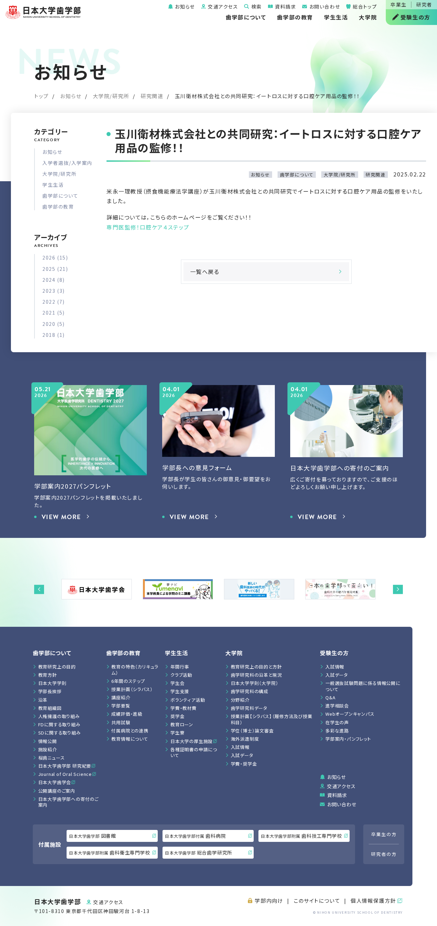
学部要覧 (120, 705)
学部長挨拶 (50, 691)
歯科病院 (195, 835)
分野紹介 (240, 700)
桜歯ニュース (51, 757)
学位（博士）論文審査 (252, 730)
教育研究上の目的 (57, 666)
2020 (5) (53, 323)
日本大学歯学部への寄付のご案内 (68, 802)
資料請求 (284, 6)
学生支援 (179, 691)
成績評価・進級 (126, 714)
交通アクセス (222, 6)
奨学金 (177, 716)
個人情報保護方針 (373, 900)
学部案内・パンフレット (348, 739)
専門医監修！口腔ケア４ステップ (148, 227)
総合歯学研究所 (198, 852)
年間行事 (179, 666)
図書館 (92, 835)
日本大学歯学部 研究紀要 (64, 766)
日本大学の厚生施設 (191, 741)
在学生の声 (337, 722)
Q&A (330, 697)
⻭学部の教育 (123, 653)
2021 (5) (53, 312)
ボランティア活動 (187, 700)
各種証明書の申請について (193, 752)
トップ (41, 96)
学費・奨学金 (244, 763)
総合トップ (364, 6)
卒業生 (399, 4)
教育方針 (47, 675)
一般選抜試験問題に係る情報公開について (362, 686)
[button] (39, 589)
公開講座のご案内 (56, 791)
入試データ (242, 755)
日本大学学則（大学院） (255, 683)
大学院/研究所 (111, 96)
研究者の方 (384, 854)
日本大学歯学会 (54, 782)
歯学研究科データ (249, 708)
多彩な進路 (337, 730)
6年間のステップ (128, 681)
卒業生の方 (384, 834)
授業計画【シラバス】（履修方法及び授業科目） (271, 719)
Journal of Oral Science (65, 774)
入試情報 (240, 747)
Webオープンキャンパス (350, 714)
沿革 (43, 700)
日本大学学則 (52, 683)
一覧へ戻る (205, 271)
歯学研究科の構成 (249, 691)
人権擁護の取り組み (59, 716)
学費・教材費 (183, 708)
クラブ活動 (181, 675)
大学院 (368, 17)
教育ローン (181, 724)
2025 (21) (55, 268)
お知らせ (184, 6)
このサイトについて (317, 900)
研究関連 (152, 96)
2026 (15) (55, 257)
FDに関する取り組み (59, 724)
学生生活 (336, 17)
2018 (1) (53, 334)
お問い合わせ (324, 6)
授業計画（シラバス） (132, 689)
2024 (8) (53, 279)
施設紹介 (47, 749)
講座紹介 (120, 697)
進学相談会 (337, 705)
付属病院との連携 (129, 730)
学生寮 (177, 732)
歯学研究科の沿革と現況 (256, 675)
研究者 (424, 4)
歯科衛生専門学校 (109, 852)
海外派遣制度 (245, 739)
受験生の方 (415, 17)
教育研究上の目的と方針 (256, 666)
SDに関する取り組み (59, 732)
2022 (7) (53, 301)
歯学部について (246, 17)
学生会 (177, 683)
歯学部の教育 (295, 17)
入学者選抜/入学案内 (67, 162)
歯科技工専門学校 (301, 835)
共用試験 (120, 722)
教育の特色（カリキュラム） (134, 669)
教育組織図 (50, 708)
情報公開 (47, 741)
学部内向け (269, 900)
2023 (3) (53, 290)
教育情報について (129, 739)
